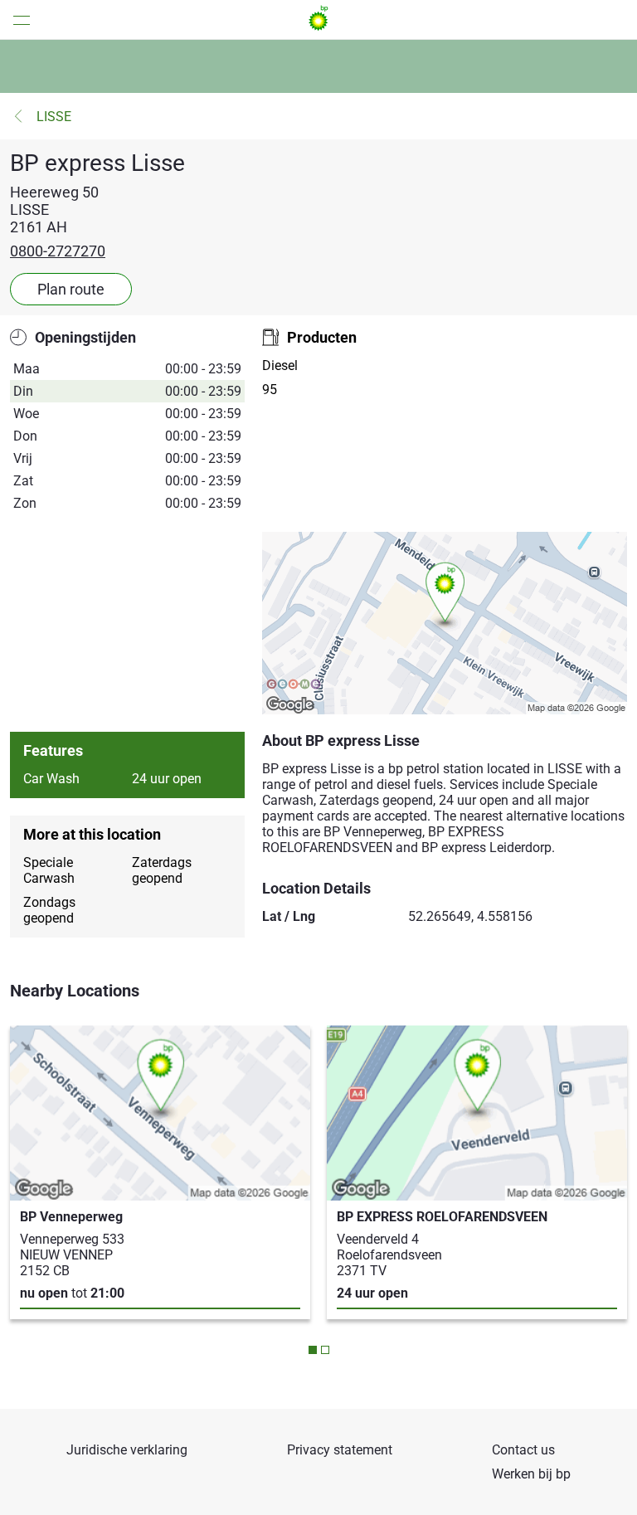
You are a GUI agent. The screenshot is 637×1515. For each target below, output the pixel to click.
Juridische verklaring (126, 1450)
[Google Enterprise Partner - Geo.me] (293, 685)
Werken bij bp (531, 1474)
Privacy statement (339, 1450)
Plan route (71, 289)
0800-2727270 (57, 251)
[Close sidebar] (16, 19)
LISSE (53, 116)
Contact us (523, 1450)
